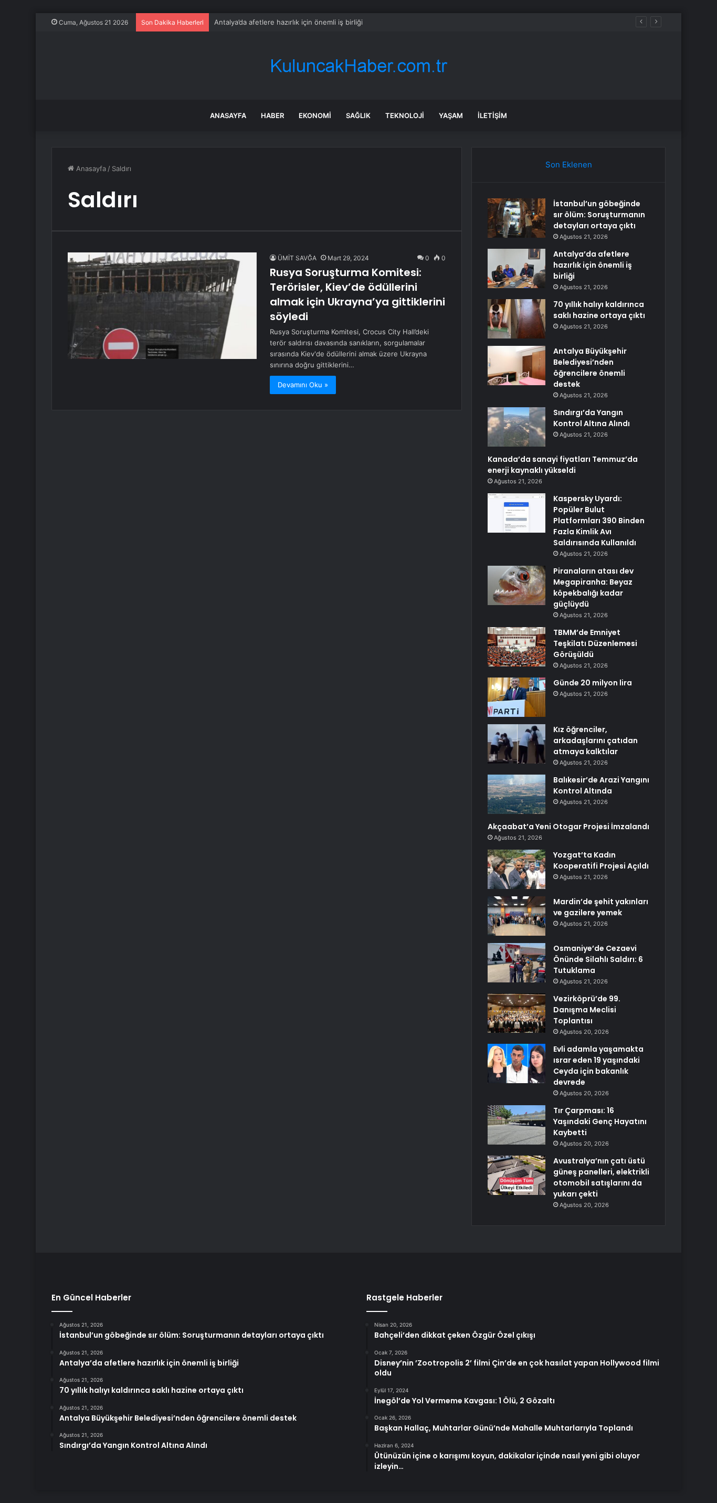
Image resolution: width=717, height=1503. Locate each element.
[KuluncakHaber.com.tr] (358, 66)
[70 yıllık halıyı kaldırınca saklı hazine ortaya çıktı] (516, 318)
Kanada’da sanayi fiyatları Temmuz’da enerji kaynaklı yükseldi (563, 464)
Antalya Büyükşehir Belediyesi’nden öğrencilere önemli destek (590, 367)
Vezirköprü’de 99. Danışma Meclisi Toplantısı (586, 1009)
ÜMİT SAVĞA (297, 258)
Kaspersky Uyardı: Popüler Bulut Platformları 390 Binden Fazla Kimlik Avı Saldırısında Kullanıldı (599, 520)
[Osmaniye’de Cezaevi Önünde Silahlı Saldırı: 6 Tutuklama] (516, 962)
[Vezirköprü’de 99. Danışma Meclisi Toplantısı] (516, 1013)
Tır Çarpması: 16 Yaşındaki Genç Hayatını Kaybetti (600, 1121)
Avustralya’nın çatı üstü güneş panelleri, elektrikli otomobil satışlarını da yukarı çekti (601, 1177)
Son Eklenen (568, 165)
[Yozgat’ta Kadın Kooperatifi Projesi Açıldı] (516, 869)
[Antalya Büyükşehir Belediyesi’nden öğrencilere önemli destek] (516, 365)
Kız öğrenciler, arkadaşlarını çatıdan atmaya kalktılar (595, 740)
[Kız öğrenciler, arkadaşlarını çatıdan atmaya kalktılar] (516, 744)
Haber (272, 115)
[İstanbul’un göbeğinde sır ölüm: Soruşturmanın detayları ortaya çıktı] (516, 218)
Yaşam (451, 115)
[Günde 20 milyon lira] (516, 697)
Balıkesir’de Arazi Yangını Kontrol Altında (601, 785)
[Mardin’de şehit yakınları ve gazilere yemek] (516, 916)
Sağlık (358, 115)
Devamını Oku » (303, 384)
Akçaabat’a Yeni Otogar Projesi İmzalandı (568, 826)
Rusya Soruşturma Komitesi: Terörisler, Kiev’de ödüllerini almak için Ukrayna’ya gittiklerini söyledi (357, 294)
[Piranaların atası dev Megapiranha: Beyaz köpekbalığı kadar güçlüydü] (516, 585)
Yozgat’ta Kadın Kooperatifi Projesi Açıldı (601, 860)
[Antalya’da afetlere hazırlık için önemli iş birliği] (516, 268)
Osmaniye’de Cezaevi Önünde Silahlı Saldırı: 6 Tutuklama (598, 959)
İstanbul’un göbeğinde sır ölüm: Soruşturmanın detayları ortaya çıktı (599, 214)
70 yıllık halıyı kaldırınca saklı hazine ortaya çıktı (599, 310)
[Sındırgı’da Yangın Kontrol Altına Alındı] (516, 427)
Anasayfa (228, 115)
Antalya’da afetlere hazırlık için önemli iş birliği (592, 265)
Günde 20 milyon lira (592, 683)
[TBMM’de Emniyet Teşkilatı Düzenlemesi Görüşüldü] (516, 646)
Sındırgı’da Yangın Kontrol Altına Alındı (591, 418)
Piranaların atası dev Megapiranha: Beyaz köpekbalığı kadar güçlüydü (593, 587)
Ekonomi (315, 115)
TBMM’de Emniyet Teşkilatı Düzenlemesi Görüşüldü (595, 643)
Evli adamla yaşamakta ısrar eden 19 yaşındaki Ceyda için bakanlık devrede (598, 1065)
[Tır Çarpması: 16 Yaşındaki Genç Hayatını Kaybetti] (516, 1125)
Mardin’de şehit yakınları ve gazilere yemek (600, 907)
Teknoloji (404, 115)
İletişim (492, 115)
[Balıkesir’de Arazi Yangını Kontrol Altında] (516, 794)
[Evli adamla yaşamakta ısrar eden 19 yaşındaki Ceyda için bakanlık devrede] (516, 1063)
